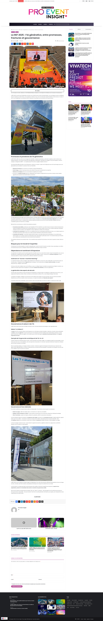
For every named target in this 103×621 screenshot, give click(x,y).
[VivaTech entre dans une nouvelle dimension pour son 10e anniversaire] (86, 107)
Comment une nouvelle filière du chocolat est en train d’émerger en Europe (86, 125)
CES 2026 (68, 600)
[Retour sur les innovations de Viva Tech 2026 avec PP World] (60, 612)
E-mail (12, 579)
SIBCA (89, 605)
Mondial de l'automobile (79, 603)
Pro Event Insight (14, 40)
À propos (51, 24)
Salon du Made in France (88, 603)
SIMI (68, 607)
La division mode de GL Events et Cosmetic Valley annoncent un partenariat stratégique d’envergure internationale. (54, 549)
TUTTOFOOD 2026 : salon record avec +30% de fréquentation (73, 118)
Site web (40, 579)
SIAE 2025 (85, 605)
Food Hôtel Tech (80, 600)
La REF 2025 (37, 496)
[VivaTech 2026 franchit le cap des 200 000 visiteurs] (42, 612)
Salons (39, 24)
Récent (79, 29)
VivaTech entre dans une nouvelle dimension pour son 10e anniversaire (86, 112)
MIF (74, 603)
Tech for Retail (72, 607)
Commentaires (88, 29)
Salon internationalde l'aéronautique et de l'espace (74, 605)
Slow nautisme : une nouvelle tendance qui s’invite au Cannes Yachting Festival (19, 548)
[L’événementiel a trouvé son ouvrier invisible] (71, 45)
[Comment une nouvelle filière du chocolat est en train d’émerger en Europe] (86, 120)
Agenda (45, 24)
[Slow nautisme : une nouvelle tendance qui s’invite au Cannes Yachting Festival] (19, 542)
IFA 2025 (90, 600)
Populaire (71, 29)
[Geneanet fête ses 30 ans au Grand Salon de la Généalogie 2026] (73, 107)
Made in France (69, 603)
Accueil (35, 24)
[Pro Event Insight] (51, 12)
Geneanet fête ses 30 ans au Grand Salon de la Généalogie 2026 (73, 112)
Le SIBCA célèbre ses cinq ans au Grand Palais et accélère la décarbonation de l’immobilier (37, 548)
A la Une (16, 29)
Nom (12, 574)
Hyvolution (86, 600)
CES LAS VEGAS (74, 600)
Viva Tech (77, 607)
